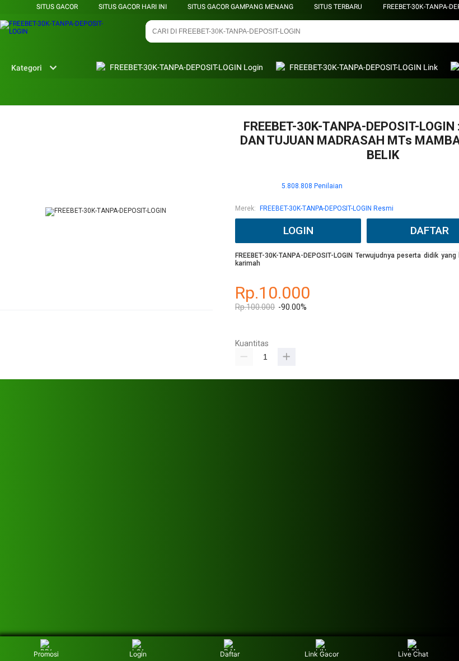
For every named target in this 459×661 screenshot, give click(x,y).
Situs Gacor (57, 7)
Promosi (46, 654)
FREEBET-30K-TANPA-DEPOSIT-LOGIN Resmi (327, 208)
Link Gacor (322, 654)
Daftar (230, 654)
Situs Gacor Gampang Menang (240, 7)
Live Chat (413, 654)
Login (138, 654)
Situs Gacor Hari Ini (133, 7)
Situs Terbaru (338, 7)
